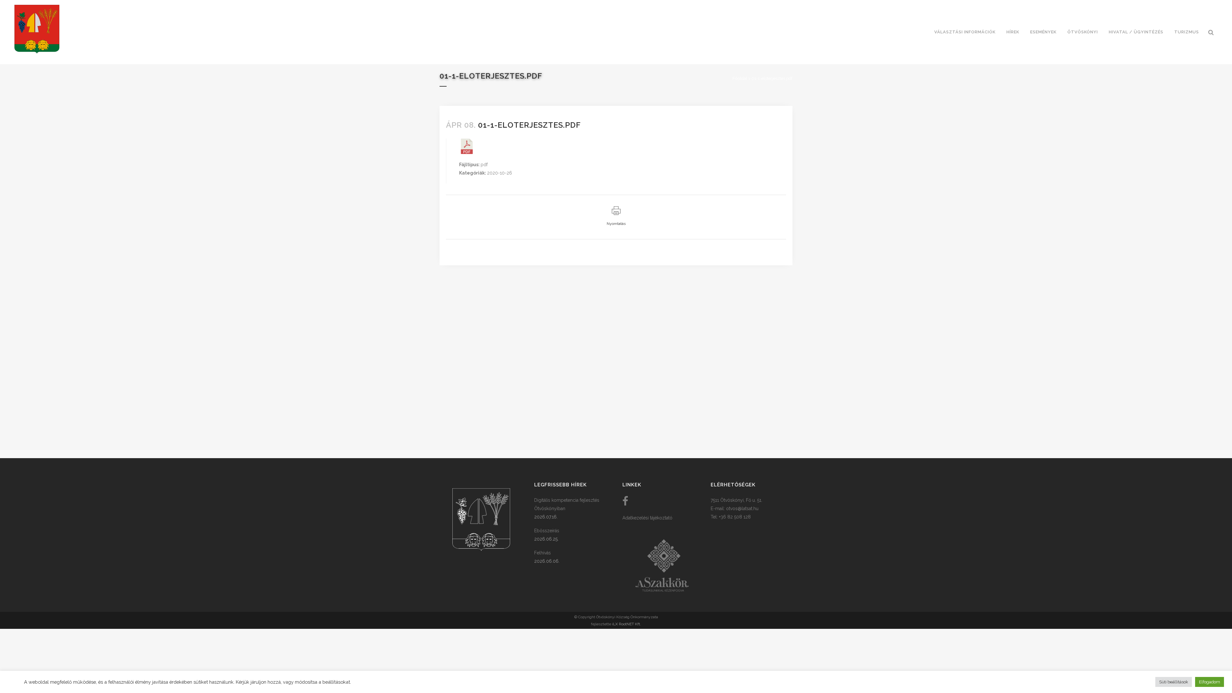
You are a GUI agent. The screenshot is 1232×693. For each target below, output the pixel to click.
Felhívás (542, 552)
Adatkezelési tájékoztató (647, 517)
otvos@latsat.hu (742, 508)
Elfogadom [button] (1209, 682)
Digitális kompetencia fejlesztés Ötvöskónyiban (566, 504)
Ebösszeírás (546, 530)
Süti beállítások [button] (1173, 682)
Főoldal (739, 78)
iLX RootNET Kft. (626, 624)
